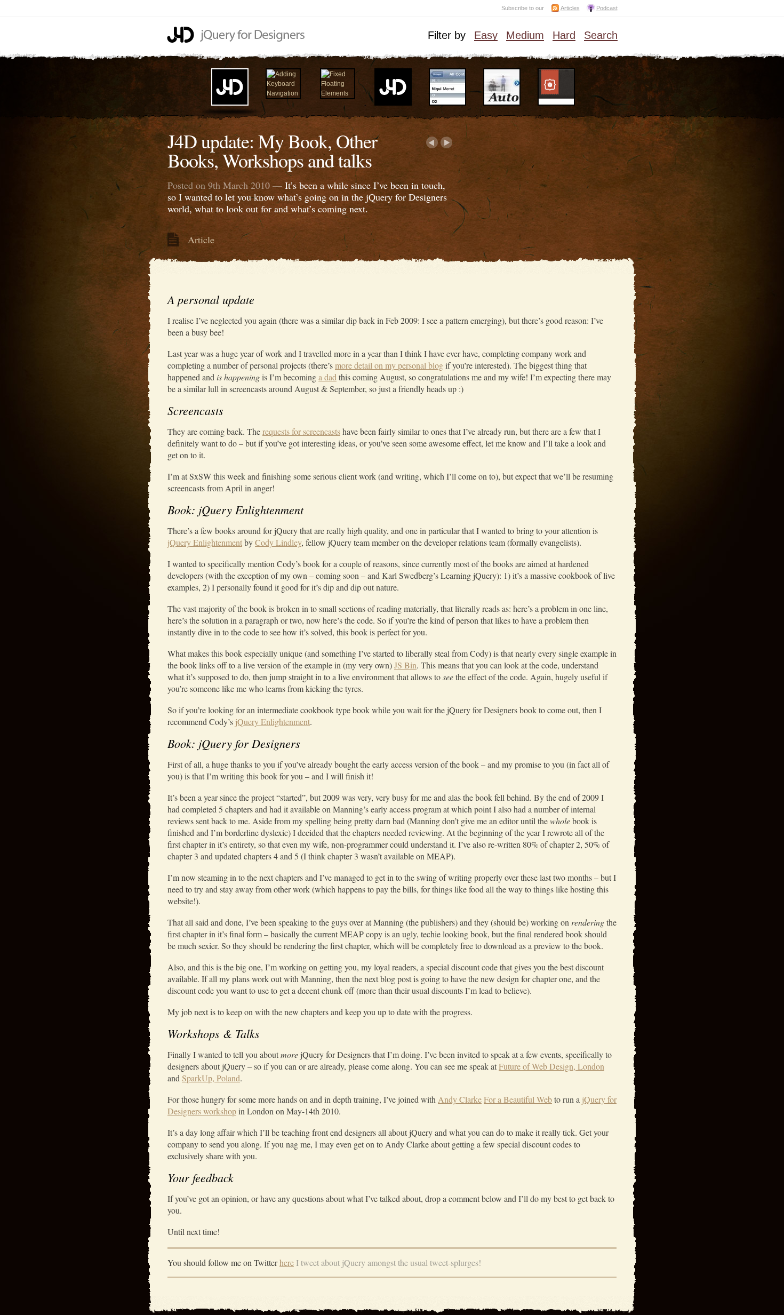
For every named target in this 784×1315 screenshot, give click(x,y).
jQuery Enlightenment (204, 542)
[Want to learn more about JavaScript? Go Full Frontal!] (393, 103)
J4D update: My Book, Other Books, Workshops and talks (272, 150)
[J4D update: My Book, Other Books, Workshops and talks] (230, 103)
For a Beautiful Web (518, 1099)
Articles (570, 8)
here (286, 1262)
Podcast (607, 8)
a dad (327, 376)
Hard (564, 35)
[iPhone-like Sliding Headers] (447, 103)
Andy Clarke (460, 1099)
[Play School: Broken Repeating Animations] (556, 103)
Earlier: (432, 142)
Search (601, 35)
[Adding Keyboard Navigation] (283, 93)
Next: (447, 142)
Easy (486, 35)
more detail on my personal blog (389, 365)
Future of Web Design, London (551, 1066)
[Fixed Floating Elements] (337, 93)
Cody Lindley (278, 542)
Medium (525, 35)
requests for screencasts (301, 431)
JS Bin (405, 665)
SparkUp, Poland (211, 1077)
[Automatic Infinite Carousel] (502, 103)
